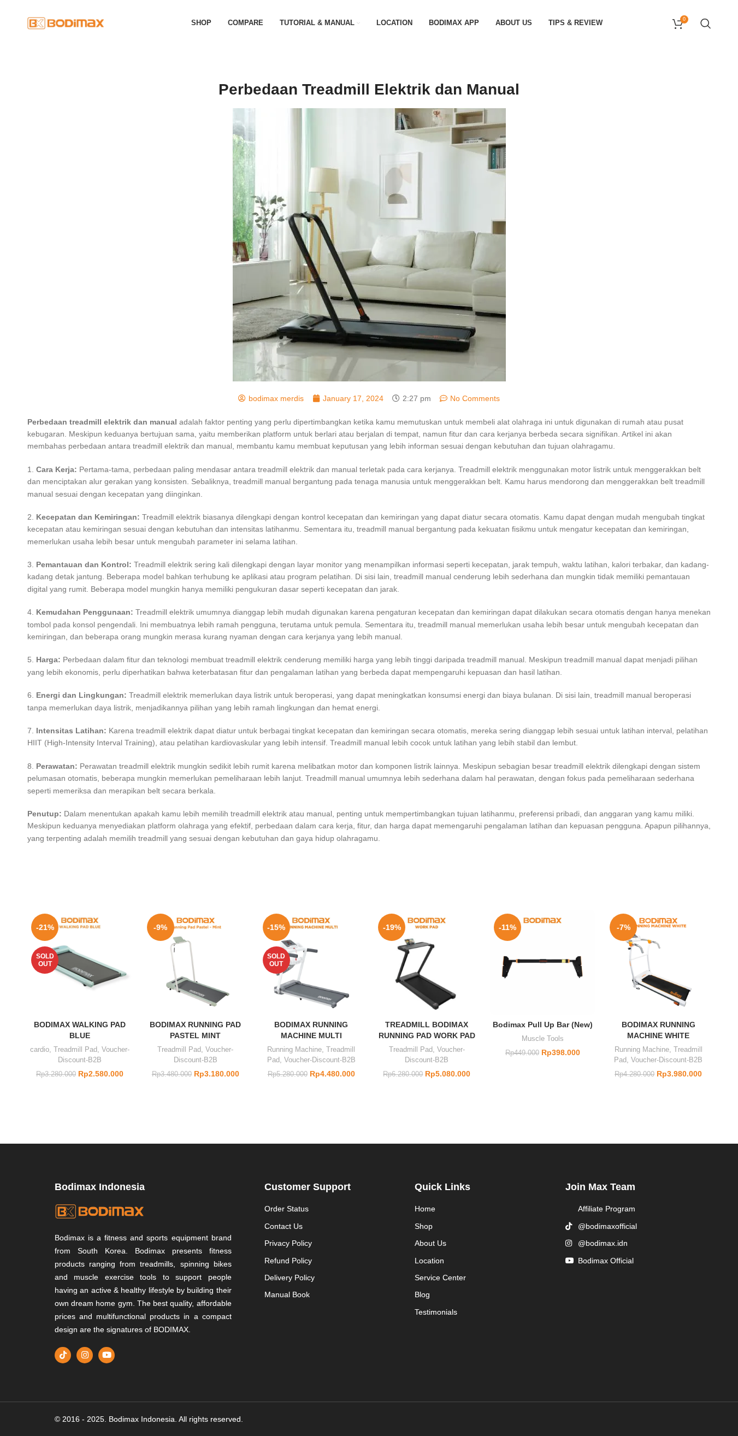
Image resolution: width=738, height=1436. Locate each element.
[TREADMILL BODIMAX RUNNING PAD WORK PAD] (426, 962)
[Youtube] (106, 1355)
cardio (39, 1049)
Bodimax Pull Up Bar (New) (543, 1024)
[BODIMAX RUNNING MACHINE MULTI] (311, 962)
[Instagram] (84, 1355)
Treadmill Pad (75, 1049)
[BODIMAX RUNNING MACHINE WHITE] (658, 962)
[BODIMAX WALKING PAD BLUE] (79, 962)
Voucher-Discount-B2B (320, 1060)
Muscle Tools (543, 1038)
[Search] (706, 23)
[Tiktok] (63, 1355)
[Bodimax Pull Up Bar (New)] (542, 962)
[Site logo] (66, 22)
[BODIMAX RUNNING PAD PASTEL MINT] (195, 962)
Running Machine (294, 1049)
